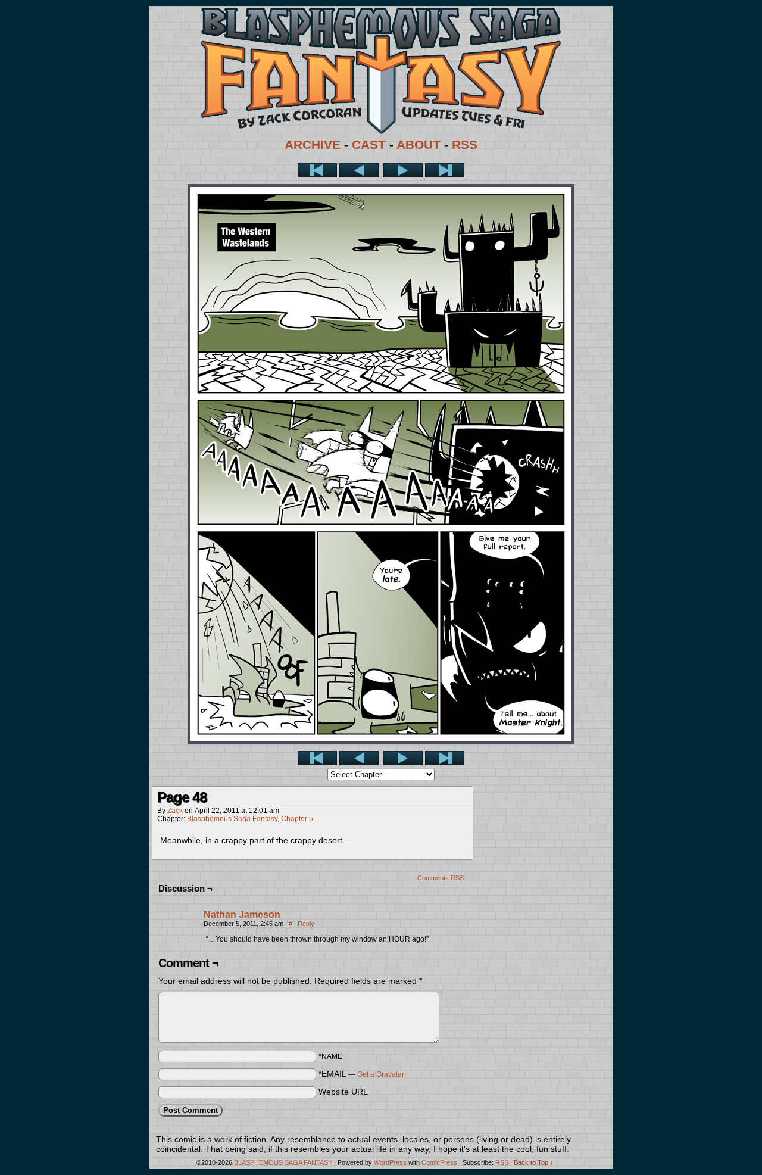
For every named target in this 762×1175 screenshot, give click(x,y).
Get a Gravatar (380, 1074)
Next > (403, 170)
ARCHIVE (313, 145)
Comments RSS (440, 877)
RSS (464, 145)
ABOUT (418, 145)
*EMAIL (361, 1074)
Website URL (343, 1091)
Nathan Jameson (242, 914)
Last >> (444, 170)
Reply (306, 923)
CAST (369, 145)
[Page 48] (381, 741)
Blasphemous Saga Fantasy (232, 819)
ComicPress (439, 1162)
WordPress (390, 1162)
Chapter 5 (297, 819)
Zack (175, 810)
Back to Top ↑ (534, 1162)
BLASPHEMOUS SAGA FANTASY (283, 1162)
